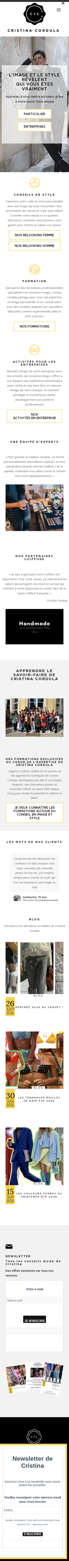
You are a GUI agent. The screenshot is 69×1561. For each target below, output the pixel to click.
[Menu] (58, 10)
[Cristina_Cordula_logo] (34, 18)
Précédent (14, 507)
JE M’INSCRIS (34, 1321)
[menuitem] (58, 8)
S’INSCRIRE (33, 1534)
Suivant (55, 507)
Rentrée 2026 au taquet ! (39, 1007)
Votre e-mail (34, 1289)
